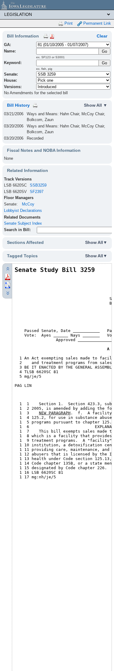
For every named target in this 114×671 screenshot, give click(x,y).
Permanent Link (96, 23)
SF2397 (36, 191)
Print (68, 23)
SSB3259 (38, 185)
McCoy (28, 204)
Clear (102, 36)
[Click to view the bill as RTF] (7, 285)
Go (104, 63)
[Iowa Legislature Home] (57, 5)
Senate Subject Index (23, 223)
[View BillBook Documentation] (52, 36)
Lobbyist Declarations (23, 210)
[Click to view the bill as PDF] (7, 276)
